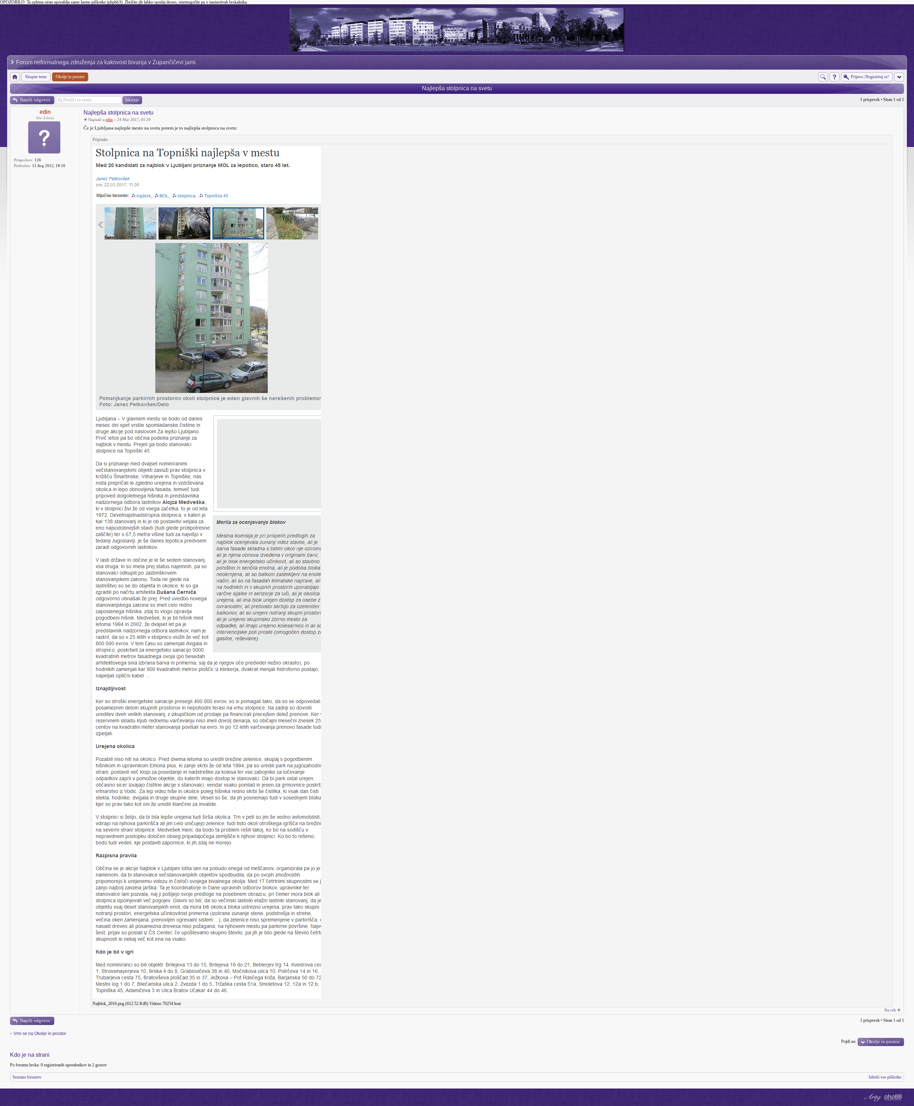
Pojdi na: (848, 1041)
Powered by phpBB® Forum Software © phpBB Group (893, 1097)
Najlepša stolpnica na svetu (457, 88)
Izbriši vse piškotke (885, 1077)
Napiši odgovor (35, 99)
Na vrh (890, 1010)
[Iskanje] (823, 76)
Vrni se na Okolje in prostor (40, 1033)
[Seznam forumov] (15, 76)
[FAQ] (834, 76)
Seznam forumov (26, 1077)
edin (45, 112)
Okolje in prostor (883, 1041)
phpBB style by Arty (872, 1097)
